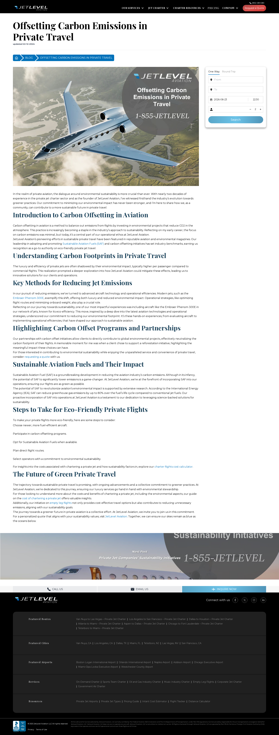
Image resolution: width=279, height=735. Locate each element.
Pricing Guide (131, 701)
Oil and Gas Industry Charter (145, 681)
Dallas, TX (121, 643)
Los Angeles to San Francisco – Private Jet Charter (157, 619)
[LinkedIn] (263, 600)
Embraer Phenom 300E (28, 298)
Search (236, 120)
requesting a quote (37, 356)
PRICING (213, 8)
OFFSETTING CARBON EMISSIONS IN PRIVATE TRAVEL (76, 57)
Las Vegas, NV (170, 643)
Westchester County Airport (137, 666)
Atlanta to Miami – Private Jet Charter (99, 623)
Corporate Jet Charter (229, 681)
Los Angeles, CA (103, 643)
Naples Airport (162, 662)
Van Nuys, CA (83, 643)
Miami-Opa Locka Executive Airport (98, 666)
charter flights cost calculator (174, 466)
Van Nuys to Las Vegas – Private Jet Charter (101, 619)
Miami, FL (135, 643)
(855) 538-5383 (258, 3)
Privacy (31, 729)
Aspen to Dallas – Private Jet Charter (144, 623)
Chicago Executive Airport (208, 662)
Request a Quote (254, 8)
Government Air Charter (91, 686)
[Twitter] (244, 600)
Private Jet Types (111, 701)
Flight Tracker (177, 701)
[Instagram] (254, 600)
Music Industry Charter (177, 681)
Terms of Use (41, 729)
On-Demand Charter (87, 681)
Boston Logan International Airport (96, 662)
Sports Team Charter (114, 681)
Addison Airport (182, 662)
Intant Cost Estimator (154, 701)
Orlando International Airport (135, 662)
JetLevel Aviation (116, 516)
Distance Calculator (199, 701)
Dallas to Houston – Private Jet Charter (211, 619)
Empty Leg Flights (203, 681)
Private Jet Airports (87, 701)
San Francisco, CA (191, 643)
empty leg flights (61, 502)
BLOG (29, 57)
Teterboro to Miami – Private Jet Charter (101, 628)
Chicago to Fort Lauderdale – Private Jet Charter (195, 623)
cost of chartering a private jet (41, 498)
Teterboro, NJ (151, 643)
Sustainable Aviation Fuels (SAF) (83, 243)
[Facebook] (235, 600)
